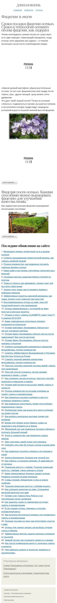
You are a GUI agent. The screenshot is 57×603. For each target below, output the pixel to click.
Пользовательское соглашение (21, 593)
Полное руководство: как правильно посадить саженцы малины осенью (25, 266)
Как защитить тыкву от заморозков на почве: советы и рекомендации (24, 503)
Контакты (7, 593)
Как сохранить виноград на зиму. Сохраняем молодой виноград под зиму (25, 491)
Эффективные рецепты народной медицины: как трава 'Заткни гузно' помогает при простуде (26, 297)
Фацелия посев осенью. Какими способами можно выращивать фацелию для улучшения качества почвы (27, 196)
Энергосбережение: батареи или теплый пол (27, 457)
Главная (17, 9)
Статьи (39, 9)
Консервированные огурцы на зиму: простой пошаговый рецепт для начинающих (24, 304)
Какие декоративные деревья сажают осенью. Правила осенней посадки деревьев (25, 475)
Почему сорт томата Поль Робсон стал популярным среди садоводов (22, 497)
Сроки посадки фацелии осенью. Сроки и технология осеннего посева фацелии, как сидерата (27, 27)
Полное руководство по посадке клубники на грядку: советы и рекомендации (25, 392)
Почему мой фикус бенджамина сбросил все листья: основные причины (25, 329)
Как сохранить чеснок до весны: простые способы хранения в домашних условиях (27, 380)
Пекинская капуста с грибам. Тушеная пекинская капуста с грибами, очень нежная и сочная (27, 469)
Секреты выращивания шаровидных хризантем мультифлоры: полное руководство (26, 348)
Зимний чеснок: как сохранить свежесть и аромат (29, 540)
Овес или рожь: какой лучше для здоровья (25, 441)
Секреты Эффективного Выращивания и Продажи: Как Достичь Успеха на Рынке (28, 354)
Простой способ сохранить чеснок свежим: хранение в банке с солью (24, 373)
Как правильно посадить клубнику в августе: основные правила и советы (24, 399)
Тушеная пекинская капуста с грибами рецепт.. (28, 486)
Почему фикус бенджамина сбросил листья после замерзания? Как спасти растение (27, 335)
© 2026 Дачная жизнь (11, 590)
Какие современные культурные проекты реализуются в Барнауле (23, 323)
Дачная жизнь (29, 5)
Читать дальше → (9, 182)
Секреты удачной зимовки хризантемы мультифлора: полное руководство (22, 361)
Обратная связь (9, 600)
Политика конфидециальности (14, 596)
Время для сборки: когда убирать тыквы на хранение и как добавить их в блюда (24, 424)
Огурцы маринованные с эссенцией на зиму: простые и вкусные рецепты (25, 310)
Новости (28, 9)
